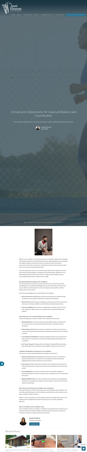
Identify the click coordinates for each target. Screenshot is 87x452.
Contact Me (34, 424)
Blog (25, 222)
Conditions (27, 15)
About (19, 15)
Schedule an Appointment (76, 15)
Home (13, 15)
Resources (59, 15)
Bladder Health (46, 15)
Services (36, 15)
